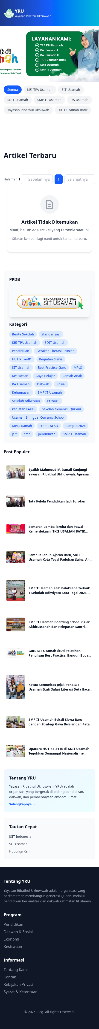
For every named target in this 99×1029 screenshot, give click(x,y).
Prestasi (53, 401)
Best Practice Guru (52, 367)
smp (27, 434)
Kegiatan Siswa (51, 359)
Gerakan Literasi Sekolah (56, 351)
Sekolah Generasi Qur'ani (61, 409)
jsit (14, 434)
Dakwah (43, 384)
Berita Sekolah (23, 334)
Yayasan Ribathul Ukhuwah (28, 110)
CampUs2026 (75, 425)
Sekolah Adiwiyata (26, 401)
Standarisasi (51, 334)
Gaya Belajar (45, 376)
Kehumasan (21, 392)
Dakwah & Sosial (18, 931)
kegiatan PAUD (23, 409)
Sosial (61, 384)
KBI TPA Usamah (39, 89)
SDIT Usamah (17, 99)
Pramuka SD (48, 425)
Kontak (10, 977)
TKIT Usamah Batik (72, 110)
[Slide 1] (49, 76)
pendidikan (46, 434)
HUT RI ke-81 (22, 359)
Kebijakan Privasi (18, 984)
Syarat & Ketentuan (21, 991)
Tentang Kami (16, 969)
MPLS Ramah (22, 425)
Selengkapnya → (22, 804)
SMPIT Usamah (74, 434)
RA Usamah (79, 99)
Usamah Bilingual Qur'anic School (38, 417)
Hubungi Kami (20, 851)
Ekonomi (11, 939)
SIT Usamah (71, 89)
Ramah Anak (72, 376)
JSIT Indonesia (20, 836)
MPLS (78, 367)
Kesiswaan (20, 376)
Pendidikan (20, 351)
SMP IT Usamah (49, 99)
